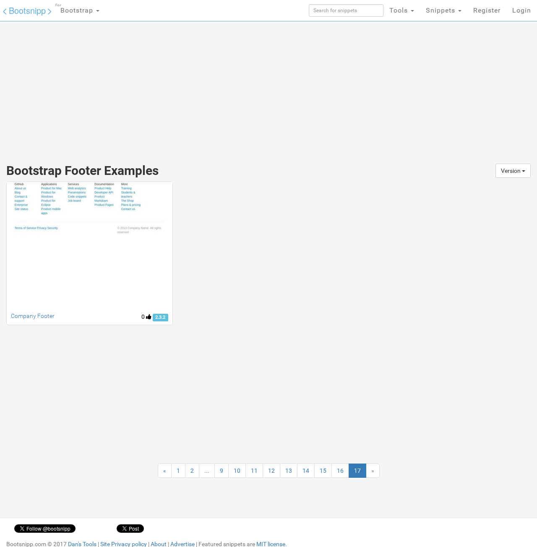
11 (254, 470)
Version (511, 170)
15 (323, 470)
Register (487, 10)
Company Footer (33, 316)
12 (271, 470)
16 (340, 470)
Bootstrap (75, 8)
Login (521, 10)
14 (305, 470)
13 (288, 470)
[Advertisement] (205, 88)
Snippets (441, 10)
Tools (399, 10)
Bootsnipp (27, 10)
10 (237, 470)
